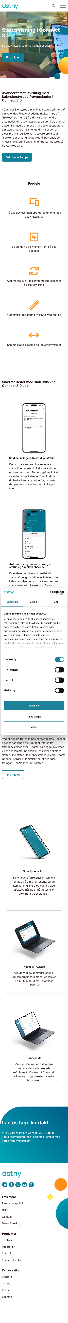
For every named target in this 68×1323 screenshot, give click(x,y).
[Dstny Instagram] (31, 1184)
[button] (53, 6)
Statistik (7, 1253)
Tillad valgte (34, 716)
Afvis (34, 727)
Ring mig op (13, 57)
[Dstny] (10, 6)
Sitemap (7, 1296)
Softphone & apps (17, 157)
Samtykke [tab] (12, 601)
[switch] (59, 669)
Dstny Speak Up (12, 1223)
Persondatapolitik (13, 1203)
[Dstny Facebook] (11, 1184)
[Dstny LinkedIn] (5, 1184)
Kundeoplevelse (12, 1260)
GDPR (5, 1210)
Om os (6, 1283)
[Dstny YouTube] (25, 1184)
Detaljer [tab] (34, 601)
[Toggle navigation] (63, 6)
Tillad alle (34, 705)
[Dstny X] (18, 1184)
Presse (6, 1290)
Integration (8, 1246)
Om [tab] (56, 601)
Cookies (7, 1216)
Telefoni (7, 1240)
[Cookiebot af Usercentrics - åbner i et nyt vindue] (49, 592)
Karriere (7, 1276)
